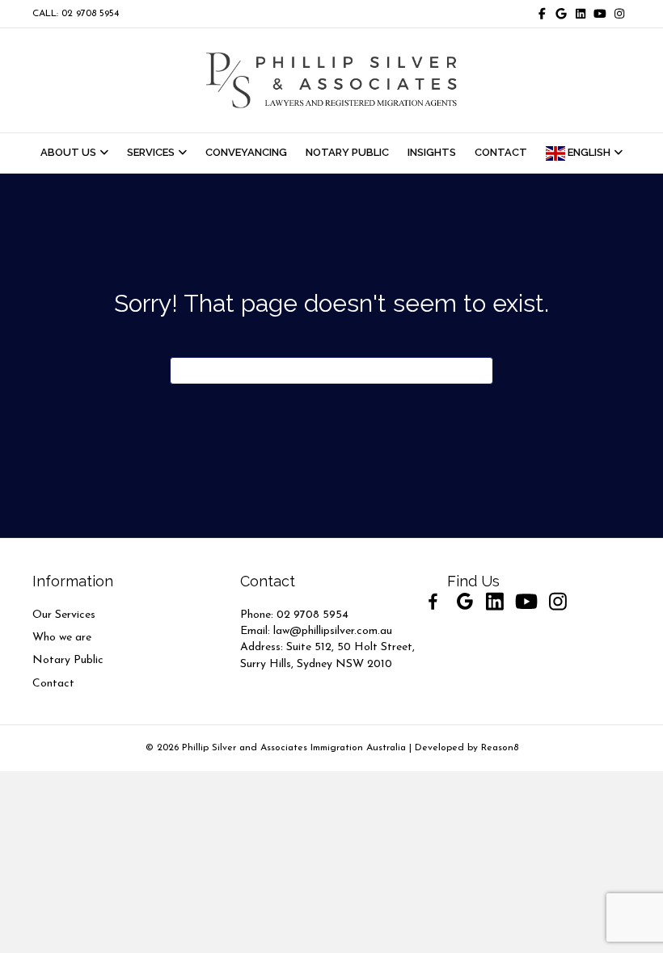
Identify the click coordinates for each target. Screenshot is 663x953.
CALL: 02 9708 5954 (75, 14)
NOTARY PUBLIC (347, 152)
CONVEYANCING (246, 152)
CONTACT (501, 152)
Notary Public (67, 660)
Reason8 (499, 748)
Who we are (61, 638)
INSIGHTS (432, 152)
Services (151, 152)
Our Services (63, 615)
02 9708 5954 (312, 615)
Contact (53, 684)
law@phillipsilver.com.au (332, 631)
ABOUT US (68, 152)
